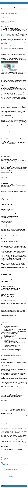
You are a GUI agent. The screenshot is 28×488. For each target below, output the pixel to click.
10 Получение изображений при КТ (5, 22)
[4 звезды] (2, 458)
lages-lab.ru (3, 1)
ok (19, 487)
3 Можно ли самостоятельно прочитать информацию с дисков (9, 13)
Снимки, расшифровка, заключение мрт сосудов (12, 469)
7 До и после (2, 18)
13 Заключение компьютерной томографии (6, 26)
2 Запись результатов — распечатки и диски (6, 12)
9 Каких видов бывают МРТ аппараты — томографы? (8, 21)
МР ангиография (3, 138)
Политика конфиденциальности (9, 485)
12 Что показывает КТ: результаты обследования (7, 25)
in (25, 487)
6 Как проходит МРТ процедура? (5, 17)
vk (26, 487)
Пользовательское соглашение (18, 485)
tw (23, 487)
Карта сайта (23, 485)
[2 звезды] (1, 458)
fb (22, 487)
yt (20, 487)
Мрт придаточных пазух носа (9, 476)
